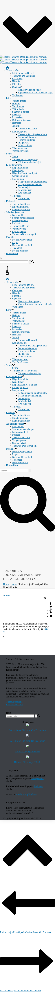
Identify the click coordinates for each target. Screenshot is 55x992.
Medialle (10, 237)
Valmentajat (24, 187)
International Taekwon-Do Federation (27, 730)
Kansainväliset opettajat (29, 90)
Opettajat (16, 87)
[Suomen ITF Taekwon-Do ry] (23, 60)
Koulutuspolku (19, 131)
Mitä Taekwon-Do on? (23, 73)
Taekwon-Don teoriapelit (24, 234)
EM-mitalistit (24, 192)
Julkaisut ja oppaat (15, 212)
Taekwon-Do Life (21, 226)
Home (6, 584)
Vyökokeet (17, 95)
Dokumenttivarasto (21, 120)
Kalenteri (10, 201)
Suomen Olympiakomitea (27, 751)
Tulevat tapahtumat (21, 204)
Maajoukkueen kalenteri (30, 184)
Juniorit (15, 126)
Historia (16, 81)
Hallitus (16, 103)
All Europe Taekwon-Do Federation (27, 741)
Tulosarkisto (24, 198)
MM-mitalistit (24, 190)
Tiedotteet (17, 248)
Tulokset (16, 195)
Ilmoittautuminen (20, 206)
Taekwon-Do (12, 70)
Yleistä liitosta (19, 101)
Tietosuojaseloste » (15, 702)
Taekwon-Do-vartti (27, 128)
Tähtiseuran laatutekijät (29, 162)
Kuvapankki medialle (22, 245)
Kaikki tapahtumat (21, 209)
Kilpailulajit (18, 170)
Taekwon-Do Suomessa (23, 75)
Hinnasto (16, 122)
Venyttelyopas (19, 228)
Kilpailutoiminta (14, 165)
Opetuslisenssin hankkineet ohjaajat (35, 92)
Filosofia (16, 84)
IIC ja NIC (23, 142)
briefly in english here (26, 794)
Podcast (16, 223)
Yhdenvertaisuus (20, 148)
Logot (15, 242)
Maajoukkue (18, 179)
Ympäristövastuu (20, 151)
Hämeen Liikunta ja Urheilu (27, 762)
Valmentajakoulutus (27, 137)
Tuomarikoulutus (26, 140)
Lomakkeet (17, 117)
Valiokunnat (18, 106)
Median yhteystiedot (22, 239)
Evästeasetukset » (14, 704)
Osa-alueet (17, 78)
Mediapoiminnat (20, 250)
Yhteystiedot (18, 109)
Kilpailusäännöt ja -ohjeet (24, 173)
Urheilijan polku (20, 176)
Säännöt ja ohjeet (20, 111)
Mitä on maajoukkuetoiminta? (32, 181)
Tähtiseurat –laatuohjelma (24, 159)
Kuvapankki (18, 215)
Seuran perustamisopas (23, 217)
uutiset (14, 584)
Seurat (9, 153)
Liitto (8, 98)
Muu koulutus (25, 145)
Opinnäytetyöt (19, 231)
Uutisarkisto (12, 253)
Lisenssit (16, 114)
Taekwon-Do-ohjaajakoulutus (32, 134)
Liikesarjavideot (20, 220)
